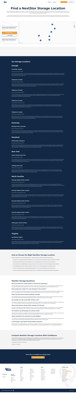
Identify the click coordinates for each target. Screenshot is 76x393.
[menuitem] (6, 376)
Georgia (64, 11)
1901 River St (13, 128)
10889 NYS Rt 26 (14, 167)
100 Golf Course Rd (14, 92)
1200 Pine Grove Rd (15, 114)
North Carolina (27, 12)
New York (51, 12)
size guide (48, 286)
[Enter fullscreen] (74, 26)
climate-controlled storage (53, 292)
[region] (46, 32)
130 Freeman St (14, 81)
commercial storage (35, 270)
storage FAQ (43, 297)
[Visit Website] (9, 33)
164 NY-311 (13, 157)
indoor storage (33, 261)
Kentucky (30, 13)
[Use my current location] (17, 23)
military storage (36, 268)
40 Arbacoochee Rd (15, 102)
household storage (38, 263)
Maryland (34, 13)
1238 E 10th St (14, 214)
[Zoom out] (74, 23)
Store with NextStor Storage (16, 344)
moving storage (42, 303)
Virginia (38, 13)
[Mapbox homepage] (21, 42)
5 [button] (49, 36)
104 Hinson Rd (14, 182)
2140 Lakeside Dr (14, 239)
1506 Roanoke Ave (14, 192)
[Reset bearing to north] (74, 24)
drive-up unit (35, 259)
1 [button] (49, 39)
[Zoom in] (74, 22)
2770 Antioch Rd (14, 71)
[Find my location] (74, 27)
